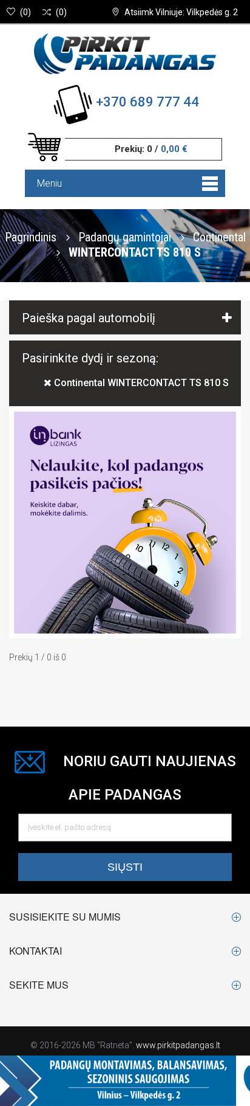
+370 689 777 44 (147, 101)
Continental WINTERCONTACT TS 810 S (140, 383)
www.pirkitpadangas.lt (178, 1045)
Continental (219, 236)
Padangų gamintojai (126, 236)
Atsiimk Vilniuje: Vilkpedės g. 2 (181, 12)
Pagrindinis (30, 236)
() (25, 12)
